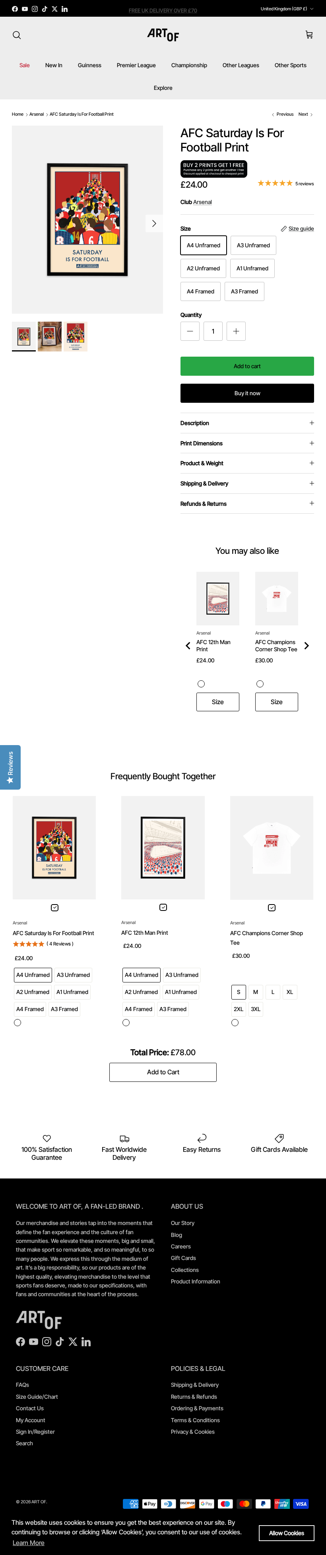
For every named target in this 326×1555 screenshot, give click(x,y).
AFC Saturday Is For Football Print (82, 114)
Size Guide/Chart (37, 1396)
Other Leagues (241, 65)
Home (17, 114)
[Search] (16, 35)
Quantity (191, 314)
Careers (181, 1246)
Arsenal (36, 114)
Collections (185, 1269)
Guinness (89, 65)
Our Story (182, 1222)
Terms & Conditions (195, 1420)
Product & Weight (201, 463)
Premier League (136, 65)
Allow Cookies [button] (286, 1533)
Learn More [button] (29, 1543)
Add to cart (247, 366)
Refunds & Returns (203, 503)
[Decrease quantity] (190, 331)
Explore (163, 87)
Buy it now (247, 393)
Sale (24, 65)
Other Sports (291, 65)
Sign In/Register (35, 1431)
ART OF (38, 1502)
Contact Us (30, 1408)
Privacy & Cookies (193, 1431)
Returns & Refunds (194, 1396)
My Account (30, 1420)
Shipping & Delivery (204, 483)
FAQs (22, 1384)
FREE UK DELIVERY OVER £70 (163, 9)
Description (194, 422)
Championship (189, 65)
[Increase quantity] (236, 331)
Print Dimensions (201, 443)
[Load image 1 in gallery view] (87, 220)
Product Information (195, 1281)
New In (53, 65)
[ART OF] (163, 35)
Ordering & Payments (197, 1408)
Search (24, 1443)
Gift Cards (183, 1257)
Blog (176, 1234)
